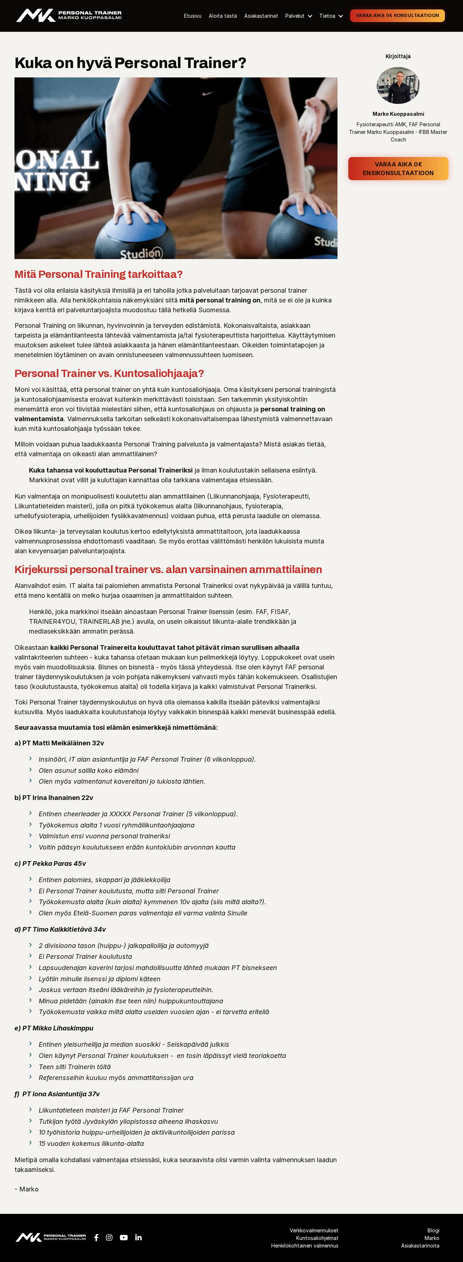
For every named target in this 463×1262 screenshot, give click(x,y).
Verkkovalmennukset (314, 1230)
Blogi (433, 1230)
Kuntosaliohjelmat (317, 1238)
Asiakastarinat (261, 16)
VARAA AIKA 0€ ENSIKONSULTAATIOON (398, 169)
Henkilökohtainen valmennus (304, 1245)
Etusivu (192, 16)
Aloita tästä (223, 16)
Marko (432, 1238)
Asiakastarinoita (420, 1245)
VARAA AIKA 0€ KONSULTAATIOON (397, 15)
